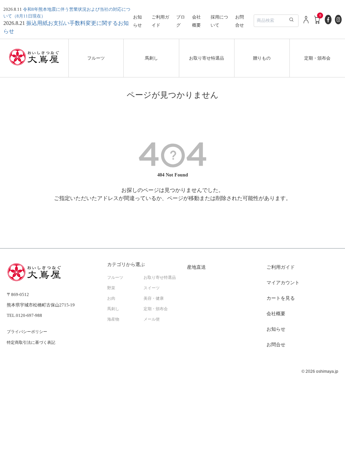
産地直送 (196, 267)
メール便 (152, 319)
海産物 (113, 319)
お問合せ (275, 344)
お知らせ (275, 329)
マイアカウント (283, 282)
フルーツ (96, 58)
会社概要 (275, 313)
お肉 (111, 298)
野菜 (111, 288)
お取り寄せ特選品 (206, 58)
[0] (317, 23)
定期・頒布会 (317, 58)
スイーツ (152, 288)
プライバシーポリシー (27, 331)
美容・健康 (154, 298)
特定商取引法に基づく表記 (31, 342)
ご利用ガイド (280, 267)
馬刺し (151, 58)
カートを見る (280, 298)
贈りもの (262, 58)
